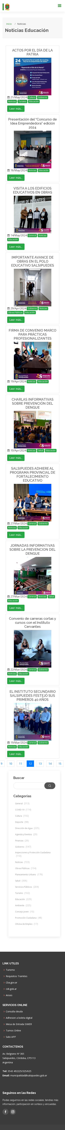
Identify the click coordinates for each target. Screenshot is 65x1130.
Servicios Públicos (27, 886)
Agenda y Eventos (26, 834)
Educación (34, 101)
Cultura (31, 97)
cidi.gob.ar (11, 989)
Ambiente (23, 905)
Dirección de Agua (27, 828)
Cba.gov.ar (11, 982)
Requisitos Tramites (16, 976)
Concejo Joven (24, 911)
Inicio (9, 23)
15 (59, 763)
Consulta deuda (14, 1011)
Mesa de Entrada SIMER (19, 1024)
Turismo (22, 101)
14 (50, 763)
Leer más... (15, 108)
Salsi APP (11, 1037)
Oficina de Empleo (26, 924)
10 (10, 763)
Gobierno (42, 97)
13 (40, 763)
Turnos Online (13, 1030)
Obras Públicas (15, 312)
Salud (40, 450)
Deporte (22, 822)
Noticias (12, 101)
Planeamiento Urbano (29, 874)
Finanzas (22, 840)
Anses (9, 995)
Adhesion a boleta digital (19, 1018)
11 (20, 763)
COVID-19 (23, 809)
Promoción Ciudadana (28, 917)
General (32, 235)
